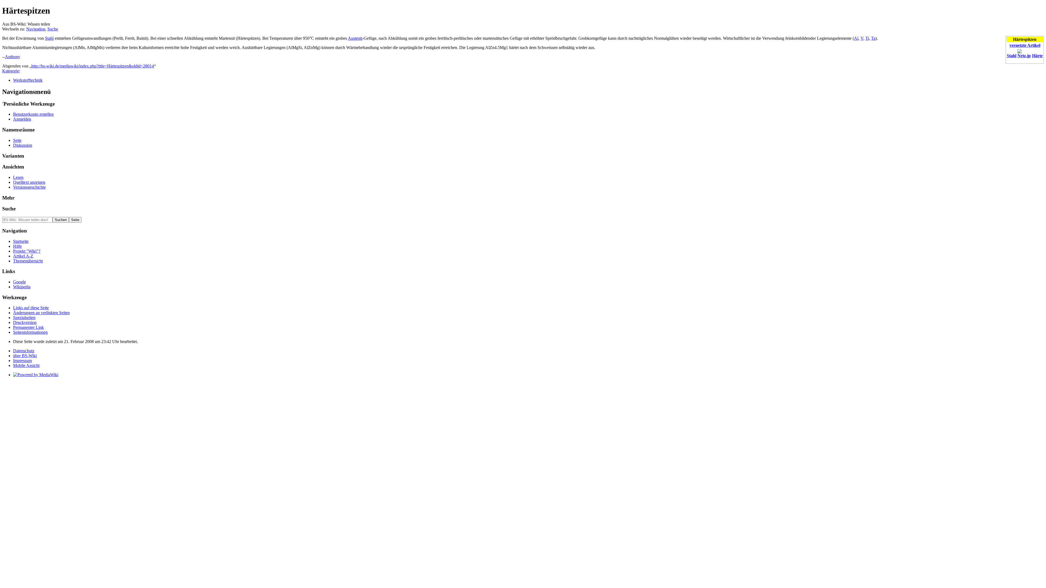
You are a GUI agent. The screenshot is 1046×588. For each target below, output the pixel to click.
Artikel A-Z (23, 256)
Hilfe (17, 246)
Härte (1037, 55)
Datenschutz (23, 350)
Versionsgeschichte (29, 187)
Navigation (35, 29)
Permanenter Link (28, 327)
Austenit (355, 38)
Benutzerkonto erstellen (33, 114)
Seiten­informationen (30, 332)
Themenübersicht (28, 261)
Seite (17, 140)
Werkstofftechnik (27, 80)
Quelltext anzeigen (29, 182)
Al (856, 38)
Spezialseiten (24, 317)
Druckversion (25, 322)
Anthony (12, 56)
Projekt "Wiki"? (26, 251)
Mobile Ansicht (26, 365)
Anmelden (22, 119)
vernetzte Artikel (1024, 45)
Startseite (21, 241)
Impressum (22, 360)
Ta (873, 38)
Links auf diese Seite (31, 307)
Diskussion (22, 145)
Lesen (18, 177)
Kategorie (10, 71)
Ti (867, 38)
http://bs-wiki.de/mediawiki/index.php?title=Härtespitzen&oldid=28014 (92, 66)
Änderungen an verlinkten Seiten (41, 312)
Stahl (1011, 55)
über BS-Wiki (25, 355)
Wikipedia (22, 286)
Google (19, 282)
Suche (52, 29)
